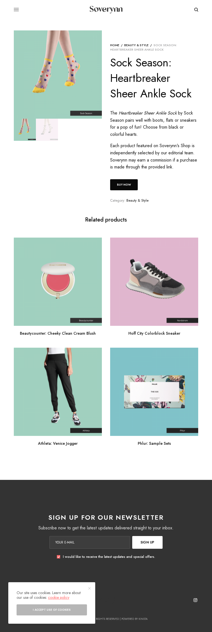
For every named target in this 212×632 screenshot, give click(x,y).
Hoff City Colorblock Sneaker (154, 333)
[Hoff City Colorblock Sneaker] (154, 282)
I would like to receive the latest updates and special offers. (109, 556)
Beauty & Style (136, 45)
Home (114, 45)
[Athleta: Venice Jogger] (58, 392)
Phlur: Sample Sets (154, 443)
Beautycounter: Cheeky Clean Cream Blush (58, 333)
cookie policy (58, 597)
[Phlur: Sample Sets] (154, 392)
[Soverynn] (106, 10)
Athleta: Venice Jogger (58, 443)
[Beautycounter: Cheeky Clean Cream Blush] (58, 282)
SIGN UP (147, 542)
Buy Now (124, 185)
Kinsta (143, 619)
